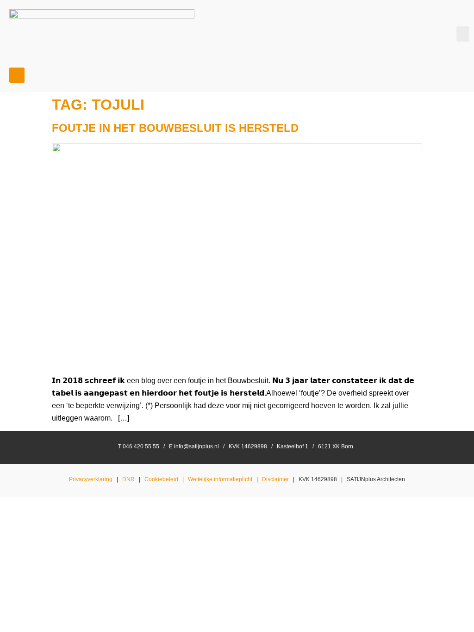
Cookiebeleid (161, 479)
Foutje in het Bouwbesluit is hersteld (175, 128)
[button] (462, 34)
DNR (128, 479)
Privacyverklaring (90, 479)
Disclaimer (275, 479)
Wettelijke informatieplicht (220, 479)
